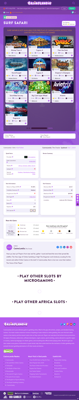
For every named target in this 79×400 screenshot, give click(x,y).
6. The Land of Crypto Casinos (13, 374)
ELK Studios (35, 55)
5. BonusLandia (9, 371)
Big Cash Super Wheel (39, 95)
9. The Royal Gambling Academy (14, 382)
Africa (20, 165)
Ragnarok (16, 118)
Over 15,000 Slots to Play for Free (40, 360)
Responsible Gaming (60, 360)
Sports (33, 165)
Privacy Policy (58, 365)
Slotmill (10, 123)
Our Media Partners (35, 377)
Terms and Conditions (60, 368)
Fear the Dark (63, 50)
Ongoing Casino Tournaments (38, 374)
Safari (29, 165)
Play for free (16, 41)
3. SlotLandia (8, 365)
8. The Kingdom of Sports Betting (14, 379)
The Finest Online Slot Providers (39, 365)
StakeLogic (57, 78)
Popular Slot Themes (35, 368)
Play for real (16, 42)
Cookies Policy (58, 371)
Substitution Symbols (29, 172)
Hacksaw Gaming (59, 55)
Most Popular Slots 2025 (37, 363)
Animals (25, 165)
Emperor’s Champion (62, 73)
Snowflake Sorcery (16, 95)
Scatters (20, 172)
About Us (57, 374)
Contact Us (57, 377)
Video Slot (32, 197)
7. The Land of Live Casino (12, 377)
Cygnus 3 (39, 73)
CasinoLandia (46, 148)
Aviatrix (62, 95)
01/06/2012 (32, 161)
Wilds (33, 174)
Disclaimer (57, 363)
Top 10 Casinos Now (16, 12)
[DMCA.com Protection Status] (8, 352)
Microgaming (31, 157)
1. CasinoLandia (9, 360)
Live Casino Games (35, 371)
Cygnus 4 (39, 50)
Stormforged (16, 73)
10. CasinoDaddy (10, 385)
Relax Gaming (12, 55)
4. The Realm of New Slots (12, 368)
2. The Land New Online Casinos (14, 363)
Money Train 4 (16, 50)
